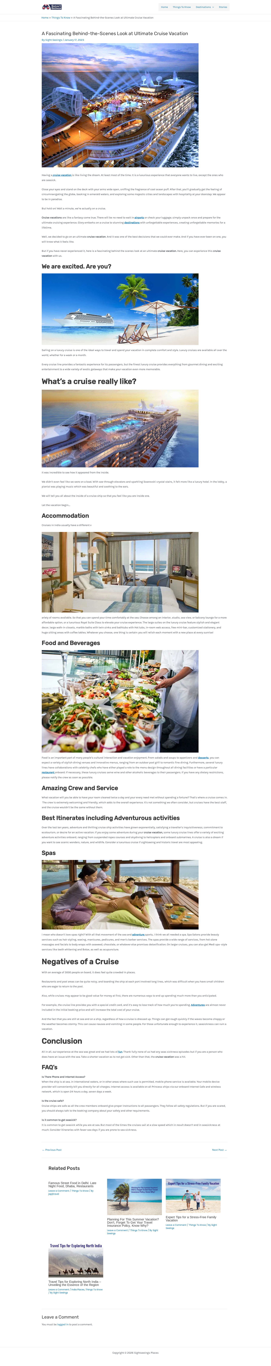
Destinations (203, 6)
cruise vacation (62, 175)
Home (164, 6)
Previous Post (51, 1150)
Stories (223, 6)
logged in (63, 1324)
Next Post (219, 1150)
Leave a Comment (58, 1190)
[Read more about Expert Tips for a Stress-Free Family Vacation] (193, 1195)
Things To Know (182, 6)
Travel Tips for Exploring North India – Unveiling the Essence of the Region (74, 1283)
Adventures (198, 1004)
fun (120, 1051)
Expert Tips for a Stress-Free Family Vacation (191, 1218)
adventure (138, 934)
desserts (203, 757)
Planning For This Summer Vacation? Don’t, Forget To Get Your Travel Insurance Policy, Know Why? (133, 1222)
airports (139, 217)
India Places (78, 1289)
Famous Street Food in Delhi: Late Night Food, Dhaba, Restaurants (72, 1184)
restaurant (48, 772)
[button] (212, 7)
